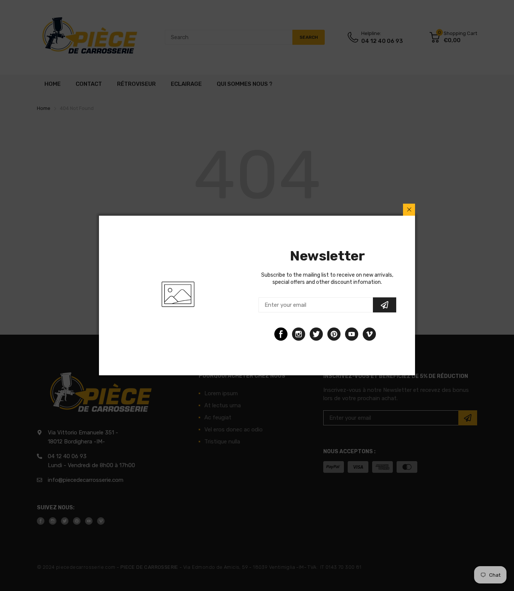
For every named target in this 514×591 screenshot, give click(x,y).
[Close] (409, 210)
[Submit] (384, 304)
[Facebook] (280, 334)
